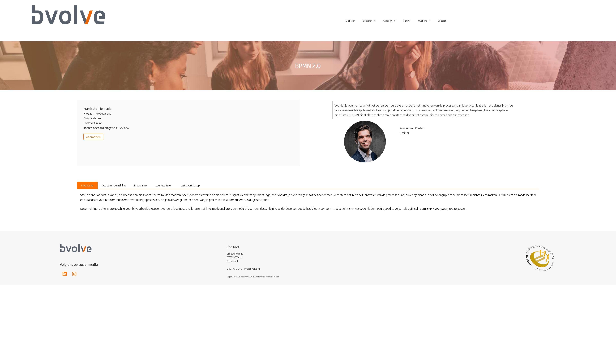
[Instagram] (74, 274)
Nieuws (407, 20)
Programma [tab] (140, 185)
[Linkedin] (64, 274)
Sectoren (367, 20)
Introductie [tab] (87, 185)
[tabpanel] (308, 203)
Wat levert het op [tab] (190, 185)
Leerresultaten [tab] (164, 185)
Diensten (350, 20)
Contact (442, 20)
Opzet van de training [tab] (114, 185)
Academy (387, 20)
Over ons (422, 20)
